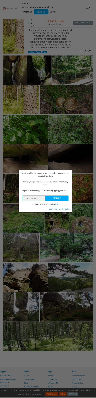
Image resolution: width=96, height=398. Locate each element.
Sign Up (57, 198)
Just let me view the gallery (59, 209)
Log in (55, 204)
